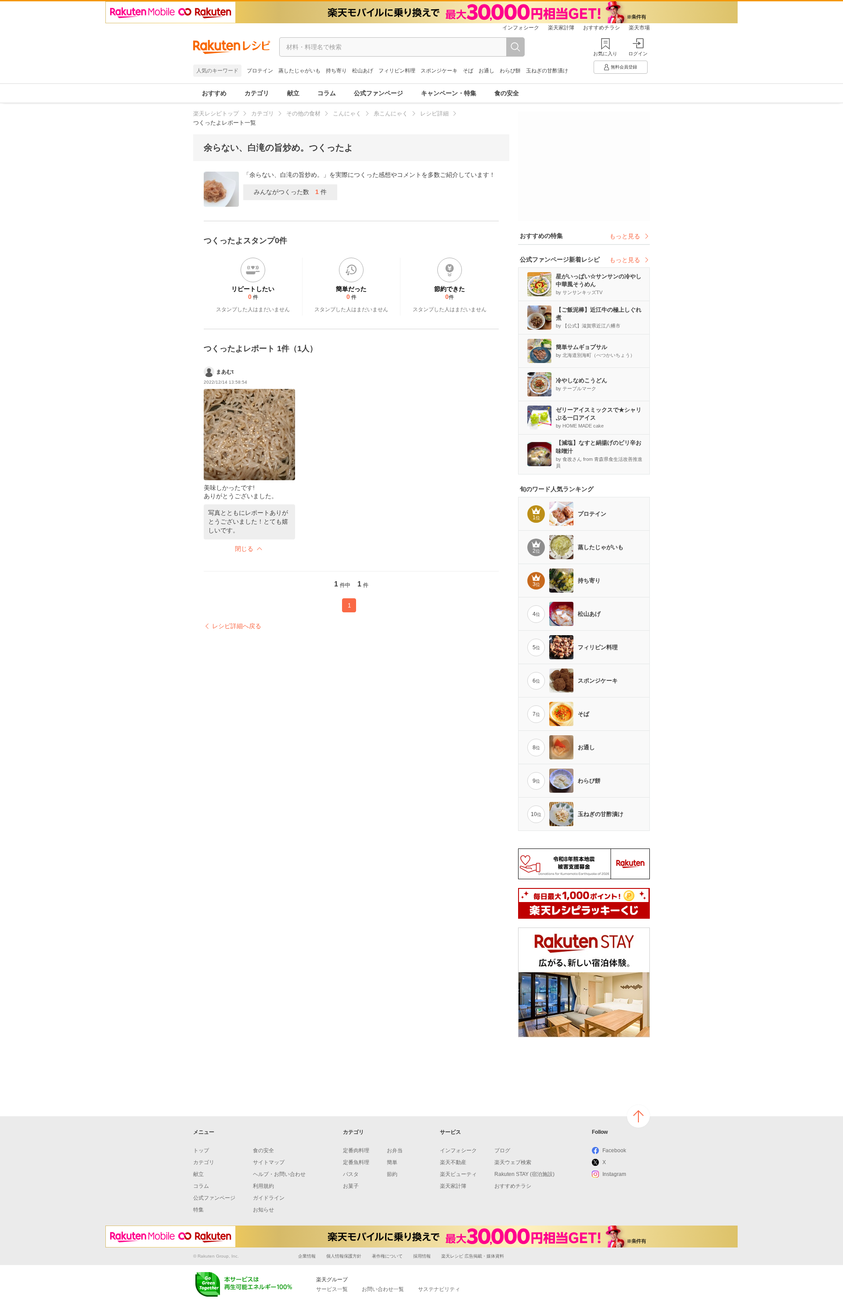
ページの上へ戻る (638, 1116)
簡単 (392, 1162)
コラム (326, 93)
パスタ (351, 1174)
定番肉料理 (356, 1150)
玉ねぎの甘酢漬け (547, 71)
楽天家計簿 (561, 28)
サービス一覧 (332, 1289)
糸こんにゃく (391, 113)
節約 (392, 1174)
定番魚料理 (356, 1162)
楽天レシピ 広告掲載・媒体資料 (472, 1256)
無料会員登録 (624, 67)
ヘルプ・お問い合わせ (279, 1174)
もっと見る (624, 236)
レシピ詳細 (434, 113)
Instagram (614, 1174)
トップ (201, 1150)
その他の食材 (303, 113)
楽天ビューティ (458, 1174)
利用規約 (263, 1186)
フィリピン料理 (396, 71)
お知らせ (263, 1210)
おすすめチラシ (601, 28)
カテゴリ (257, 93)
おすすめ (214, 93)
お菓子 (351, 1186)
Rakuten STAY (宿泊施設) (524, 1174)
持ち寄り (336, 71)
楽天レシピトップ (216, 113)
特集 (198, 1210)
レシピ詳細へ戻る (236, 625)
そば (468, 71)
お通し (486, 71)
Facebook (614, 1150)
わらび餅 (510, 71)
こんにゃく (347, 113)
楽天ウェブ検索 (512, 1162)
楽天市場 (639, 28)
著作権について (387, 1256)
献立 (293, 93)
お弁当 (395, 1150)
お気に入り (605, 53)
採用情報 (422, 1256)
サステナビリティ (439, 1289)
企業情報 (307, 1256)
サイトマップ (269, 1162)
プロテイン (260, 71)
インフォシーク (520, 28)
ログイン (638, 53)
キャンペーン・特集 (448, 93)
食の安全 (506, 93)
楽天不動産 (453, 1162)
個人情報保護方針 (343, 1256)
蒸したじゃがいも (299, 71)
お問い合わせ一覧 (383, 1289)
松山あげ (362, 71)
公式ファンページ (378, 93)
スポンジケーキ (439, 71)
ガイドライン (269, 1198)
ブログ (502, 1150)
